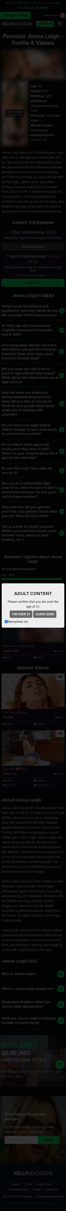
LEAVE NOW (45, 614)
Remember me (18, 621)
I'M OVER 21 (21, 614)
